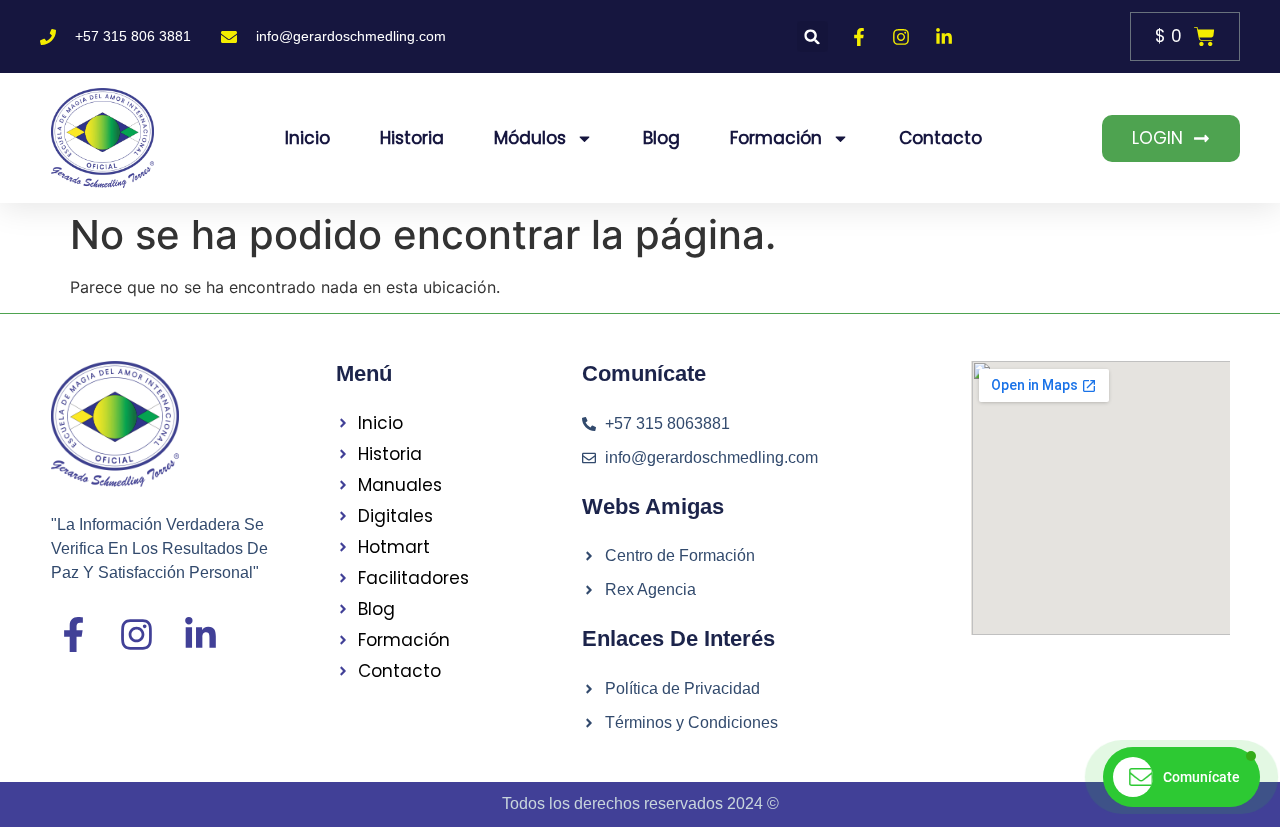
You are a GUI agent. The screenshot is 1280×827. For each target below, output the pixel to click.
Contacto (940, 138)
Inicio (307, 138)
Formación (776, 138)
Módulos (530, 138)
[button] (812, 36)
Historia (412, 138)
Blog (661, 138)
